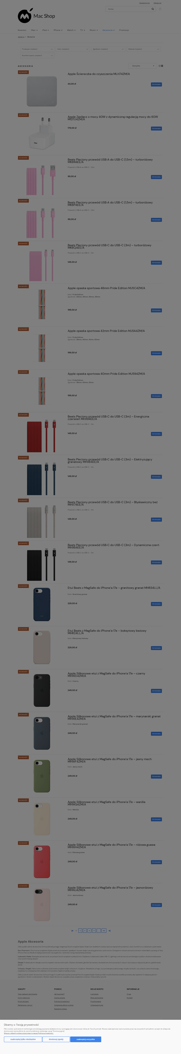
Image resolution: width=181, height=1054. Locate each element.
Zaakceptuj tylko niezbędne (23, 1039)
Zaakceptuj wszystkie (86, 1039)
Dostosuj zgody (56, 1039)
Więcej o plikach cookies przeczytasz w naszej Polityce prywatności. (29, 1033)
